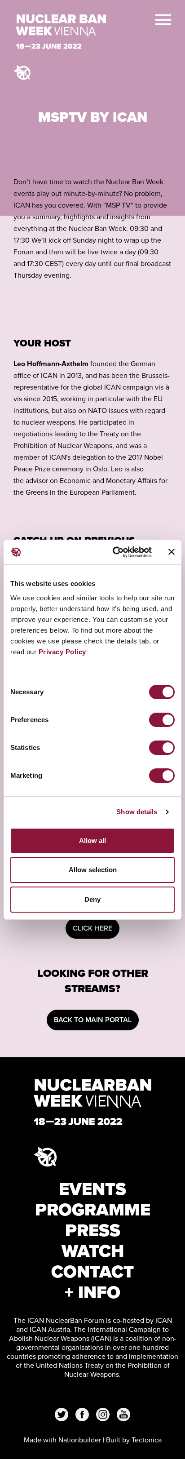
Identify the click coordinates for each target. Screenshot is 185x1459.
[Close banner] (171, 552)
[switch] (162, 720)
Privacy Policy (62, 652)
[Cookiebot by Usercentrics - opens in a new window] (114, 552)
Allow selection (93, 870)
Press (92, 1230)
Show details (136, 812)
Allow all (92, 840)
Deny (92, 899)
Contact (92, 1272)
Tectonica (147, 1440)
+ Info (92, 1292)
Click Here (92, 928)
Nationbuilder (79, 1440)
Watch (93, 1251)
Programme (92, 1210)
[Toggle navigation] (163, 19)
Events (92, 1189)
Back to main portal (93, 1020)
